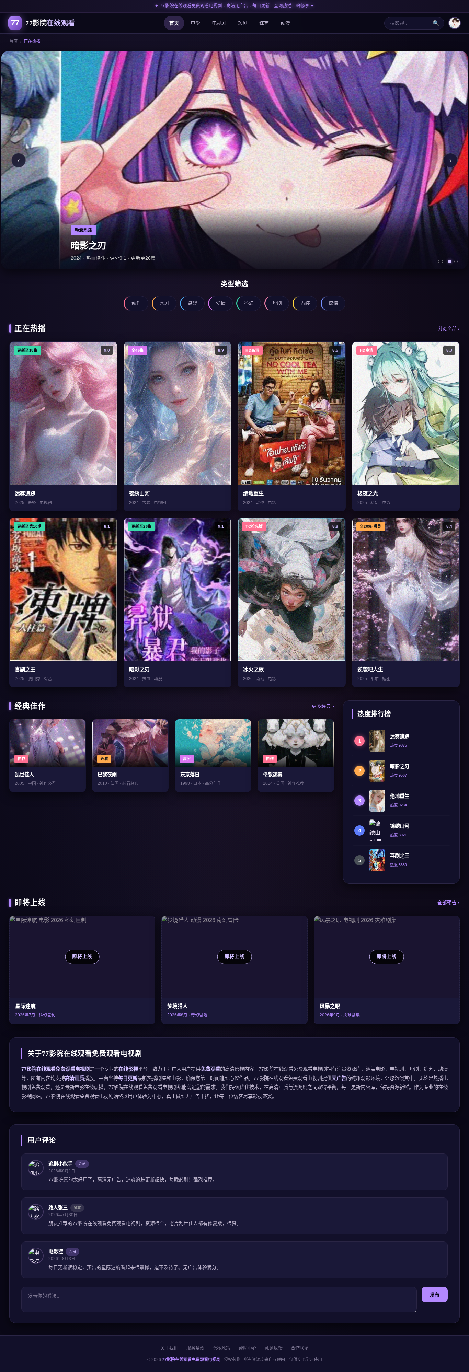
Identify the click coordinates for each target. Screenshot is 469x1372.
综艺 (264, 23)
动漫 (285, 23)
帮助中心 (247, 1347)
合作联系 (300, 1347)
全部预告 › (448, 902)
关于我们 (169, 1347)
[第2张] (443, 261)
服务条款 (195, 1347)
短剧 (243, 23)
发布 (434, 1295)
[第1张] (437, 261)
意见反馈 (274, 1347)
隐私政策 (221, 1347)
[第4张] (456, 261)
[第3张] (449, 261)
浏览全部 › (448, 328)
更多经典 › (323, 706)
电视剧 (219, 23)
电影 (195, 23)
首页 (174, 23)
